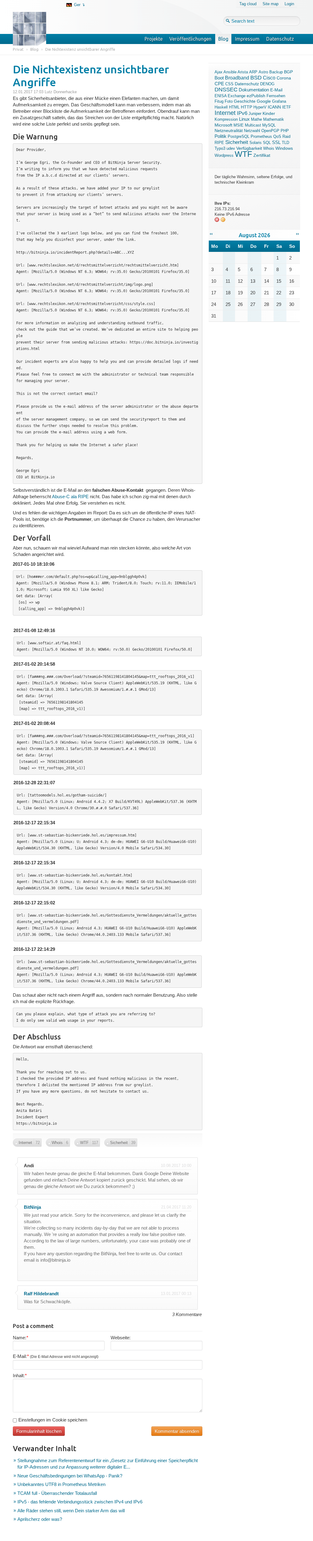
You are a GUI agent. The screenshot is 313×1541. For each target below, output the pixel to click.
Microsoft (223, 125)
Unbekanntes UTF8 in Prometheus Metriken (61, 1484)
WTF (243, 154)
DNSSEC (226, 89)
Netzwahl (252, 130)
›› (297, 233)
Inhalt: (20, 1375)
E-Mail (276, 89)
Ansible (230, 72)
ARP (253, 72)
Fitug (219, 101)
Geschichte (245, 101)
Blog (223, 39)
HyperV (260, 107)
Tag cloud (247, 4)
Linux (244, 119)
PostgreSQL (238, 136)
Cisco (269, 77)
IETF (286, 107)
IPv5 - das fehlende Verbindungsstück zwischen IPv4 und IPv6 (79, 1501)
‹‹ (211, 233)
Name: (20, 1337)
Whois (268, 148)
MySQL (269, 125)
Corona (284, 77)
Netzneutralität (229, 130)
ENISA (220, 96)
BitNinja (32, 1207)
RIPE (219, 142)
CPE (219, 83)
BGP (288, 72)
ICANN (274, 107)
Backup (276, 72)
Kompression (226, 119)
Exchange (236, 96)
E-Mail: (55, 1356)
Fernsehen (276, 96)
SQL (267, 142)
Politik (220, 136)
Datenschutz (280, 39)
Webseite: (121, 1337)
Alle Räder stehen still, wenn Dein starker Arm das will (71, 1510)
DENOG (267, 84)
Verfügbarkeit (249, 148)
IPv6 (242, 113)
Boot (219, 77)
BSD (256, 78)
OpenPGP (270, 130)
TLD (285, 142)
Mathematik (273, 119)
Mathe (256, 119)
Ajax (219, 72)
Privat (18, 49)
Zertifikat (261, 155)
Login (289, 4)
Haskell (221, 107)
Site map (270, 4)
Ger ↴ (79, 4)
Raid (286, 136)
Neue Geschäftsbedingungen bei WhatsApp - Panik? (69, 1475)
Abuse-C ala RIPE (70, 496)
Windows (284, 148)
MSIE (239, 125)
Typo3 (220, 148)
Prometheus (261, 136)
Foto (229, 101)
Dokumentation (254, 89)
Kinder (269, 113)
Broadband (237, 77)
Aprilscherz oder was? (39, 1519)
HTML (234, 107)
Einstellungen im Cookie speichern (52, 1419)
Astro (263, 72)
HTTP (246, 107)
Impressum (247, 39)
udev (230, 148)
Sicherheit (236, 142)
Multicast (253, 125)
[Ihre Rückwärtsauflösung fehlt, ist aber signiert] (223, 221)
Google (264, 101)
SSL (276, 142)
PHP (285, 130)
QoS (277, 136)
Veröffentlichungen (190, 39)
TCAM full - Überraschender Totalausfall (57, 1493)
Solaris (255, 142)
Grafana (279, 101)
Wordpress (224, 155)
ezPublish (256, 95)
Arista (243, 72)
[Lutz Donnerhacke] (34, 19)
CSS (229, 84)
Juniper (255, 113)
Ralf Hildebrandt (41, 1293)
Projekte (154, 39)
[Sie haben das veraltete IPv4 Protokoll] (217, 221)
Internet (225, 112)
